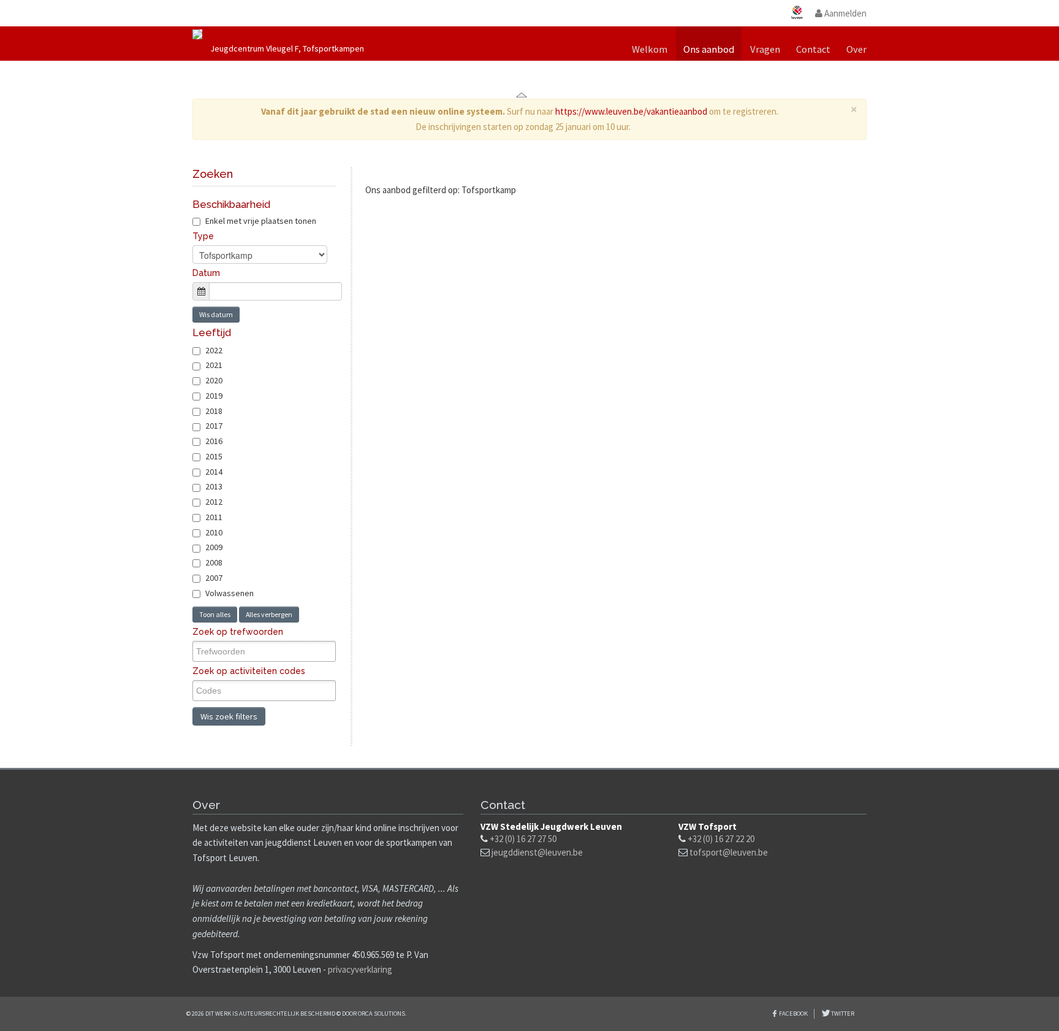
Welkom (649, 49)
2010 (213, 532)
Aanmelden (844, 13)
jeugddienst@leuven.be (537, 852)
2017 (213, 425)
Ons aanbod (708, 49)
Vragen (765, 49)
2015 (213, 456)
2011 (213, 517)
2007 (213, 577)
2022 (213, 350)
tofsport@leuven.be (728, 852)
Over (856, 49)
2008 (213, 562)
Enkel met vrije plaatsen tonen (259, 220)
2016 (213, 441)
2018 (213, 410)
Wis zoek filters (228, 716)
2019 (213, 395)
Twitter (842, 1014)
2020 (213, 380)
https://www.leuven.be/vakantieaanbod (631, 111)
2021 (213, 364)
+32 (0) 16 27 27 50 (523, 839)
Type (203, 236)
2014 (213, 471)
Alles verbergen (269, 614)
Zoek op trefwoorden (237, 632)
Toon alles (214, 614)
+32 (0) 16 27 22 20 (721, 839)
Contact (813, 49)
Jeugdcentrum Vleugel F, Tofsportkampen (287, 48)
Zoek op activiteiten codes (248, 671)
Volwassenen (229, 593)
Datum (206, 273)
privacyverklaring (360, 969)
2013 (213, 486)
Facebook (793, 1014)
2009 (213, 547)
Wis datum (216, 314)
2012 (213, 501)
